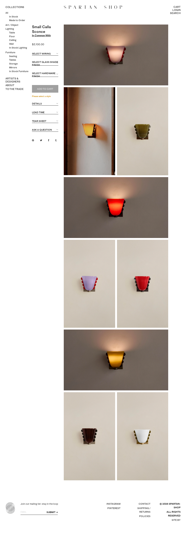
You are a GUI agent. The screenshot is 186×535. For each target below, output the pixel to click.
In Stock (13, 16)
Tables (12, 59)
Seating (13, 56)
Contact (144, 503)
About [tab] (9, 85)
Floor (12, 36)
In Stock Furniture (18, 71)
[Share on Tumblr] (55, 140)
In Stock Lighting (18, 47)
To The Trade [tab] (14, 89)
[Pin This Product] (33, 140)
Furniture (10, 52)
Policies (144, 516)
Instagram (113, 503)
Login (176, 10)
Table (12, 32)
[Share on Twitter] (41, 140)
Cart (177, 6)
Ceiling (12, 40)
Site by (176, 520)
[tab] (45, 55)
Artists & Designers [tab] (12, 80)
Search (175, 13)
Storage (13, 63)
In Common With (41, 35)
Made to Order (17, 20)
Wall (11, 44)
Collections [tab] (14, 7)
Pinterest (113, 508)
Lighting (9, 28)
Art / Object (11, 25)
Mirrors (13, 67)
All (6, 12)
